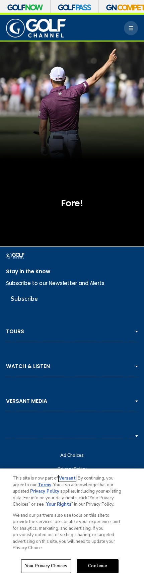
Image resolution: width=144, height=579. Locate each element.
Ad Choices (72, 455)
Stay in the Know (28, 271)
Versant (67, 478)
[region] (72, 523)
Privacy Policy (44, 491)
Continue (97, 566)
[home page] (36, 28)
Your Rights (58, 504)
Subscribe (24, 299)
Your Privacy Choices (46, 566)
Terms (44, 485)
